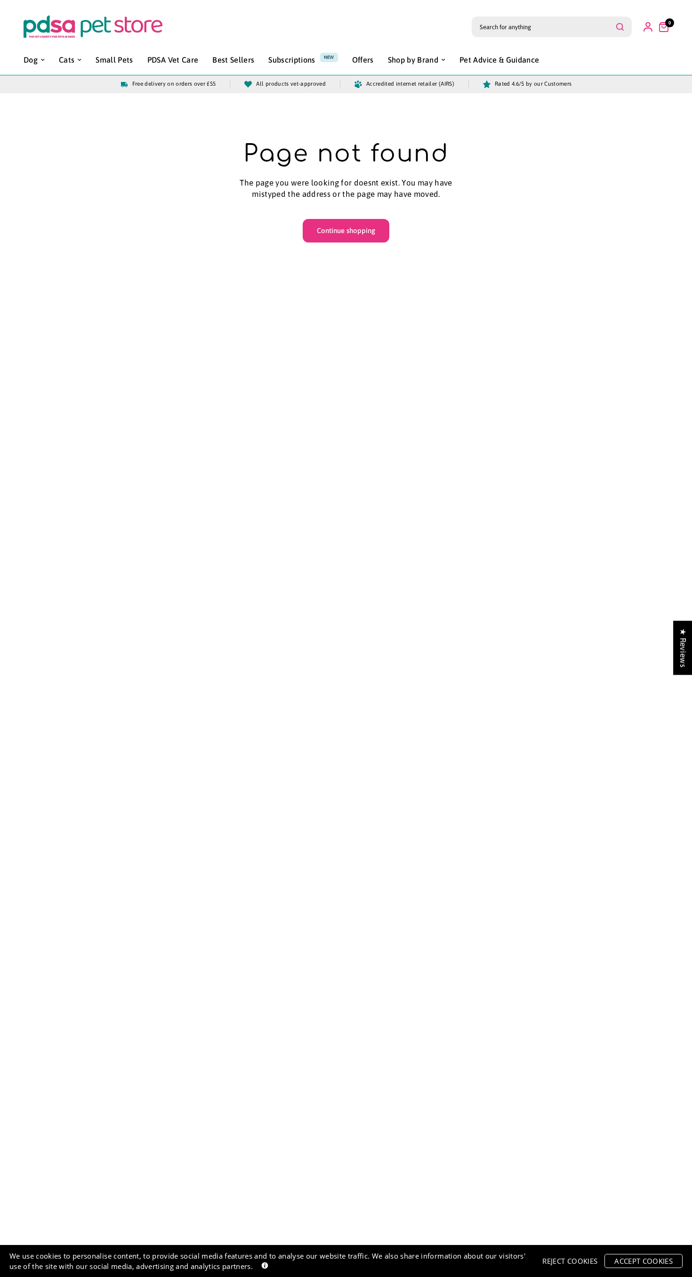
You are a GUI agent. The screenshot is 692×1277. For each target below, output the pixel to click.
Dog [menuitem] (31, 60)
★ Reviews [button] (683, 647)
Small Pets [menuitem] (114, 60)
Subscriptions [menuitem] (291, 60)
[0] (661, 27)
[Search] (620, 26)
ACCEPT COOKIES (643, 1261)
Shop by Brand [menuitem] (413, 60)
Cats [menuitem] (66, 60)
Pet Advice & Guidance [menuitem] (499, 60)
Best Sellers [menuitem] (233, 60)
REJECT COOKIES (569, 1261)
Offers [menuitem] (363, 60)
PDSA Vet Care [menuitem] (172, 60)
